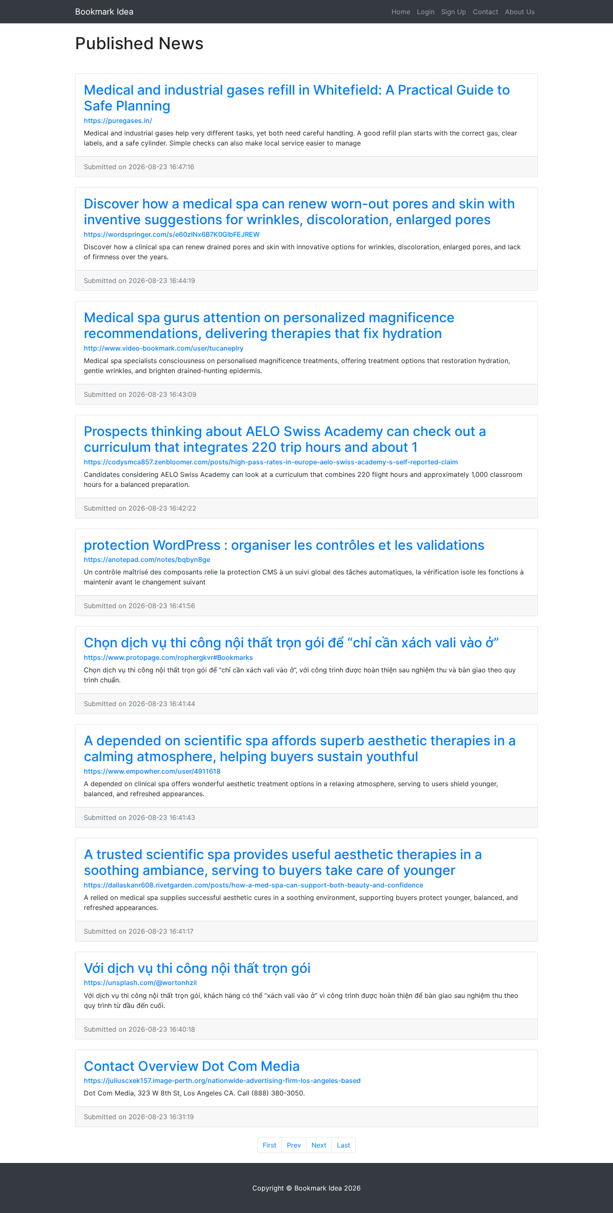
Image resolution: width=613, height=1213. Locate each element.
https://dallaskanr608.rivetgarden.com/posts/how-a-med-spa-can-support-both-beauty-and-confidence (253, 885)
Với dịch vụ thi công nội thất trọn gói (197, 968)
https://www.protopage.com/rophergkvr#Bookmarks (168, 657)
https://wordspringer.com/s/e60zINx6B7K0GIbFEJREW (172, 234)
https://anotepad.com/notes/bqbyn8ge (147, 559)
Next (319, 1145)
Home (401, 12)
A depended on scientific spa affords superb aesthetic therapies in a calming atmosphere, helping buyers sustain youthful (300, 748)
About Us (520, 12)
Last (343, 1145)
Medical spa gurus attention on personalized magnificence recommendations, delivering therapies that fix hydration (269, 325)
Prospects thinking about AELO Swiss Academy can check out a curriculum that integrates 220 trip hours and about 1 (285, 439)
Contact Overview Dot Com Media (192, 1066)
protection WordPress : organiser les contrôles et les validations (284, 545)
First (269, 1145)
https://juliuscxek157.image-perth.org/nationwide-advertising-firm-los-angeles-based (222, 1080)
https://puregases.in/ (118, 120)
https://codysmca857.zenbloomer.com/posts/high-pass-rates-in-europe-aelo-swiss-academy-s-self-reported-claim (271, 462)
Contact (485, 12)
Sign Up (453, 12)
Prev (294, 1145)
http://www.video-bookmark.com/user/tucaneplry (164, 348)
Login (426, 12)
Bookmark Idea (104, 12)
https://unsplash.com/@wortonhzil (140, 982)
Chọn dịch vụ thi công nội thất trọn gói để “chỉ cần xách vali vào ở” (291, 642)
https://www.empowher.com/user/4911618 (152, 771)
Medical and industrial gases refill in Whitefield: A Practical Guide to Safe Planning (297, 98)
